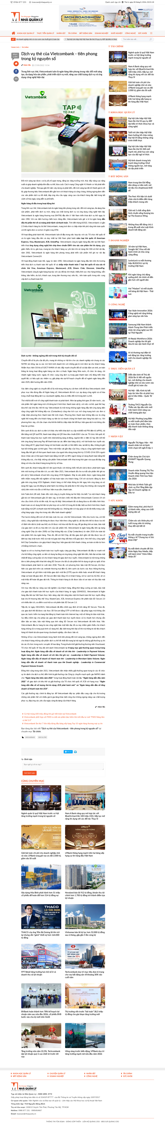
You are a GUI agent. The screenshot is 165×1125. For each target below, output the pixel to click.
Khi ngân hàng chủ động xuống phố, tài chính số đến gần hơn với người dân (140, 277)
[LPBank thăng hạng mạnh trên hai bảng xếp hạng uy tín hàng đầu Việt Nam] (118, 100)
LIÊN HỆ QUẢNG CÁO (91, 1122)
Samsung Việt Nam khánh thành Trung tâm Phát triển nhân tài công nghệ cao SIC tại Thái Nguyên (140, 329)
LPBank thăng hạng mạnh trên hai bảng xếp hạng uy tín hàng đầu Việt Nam (84, 854)
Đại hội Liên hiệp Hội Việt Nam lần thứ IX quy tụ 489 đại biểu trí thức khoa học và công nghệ (64, 39)
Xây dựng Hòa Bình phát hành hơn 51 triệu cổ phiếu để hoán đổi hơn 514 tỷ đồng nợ (40, 894)
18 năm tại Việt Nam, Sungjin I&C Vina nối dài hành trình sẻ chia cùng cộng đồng (139, 251)
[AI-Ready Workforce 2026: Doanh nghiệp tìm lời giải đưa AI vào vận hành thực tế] (118, 342)
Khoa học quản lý (123, 112)
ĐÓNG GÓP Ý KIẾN (73, 1122)
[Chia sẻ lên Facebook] (16, 71)
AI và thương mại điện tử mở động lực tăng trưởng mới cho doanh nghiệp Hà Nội (139, 357)
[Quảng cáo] (101, 17)
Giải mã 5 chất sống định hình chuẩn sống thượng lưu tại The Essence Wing (141, 213)
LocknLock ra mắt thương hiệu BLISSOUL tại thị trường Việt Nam (139, 263)
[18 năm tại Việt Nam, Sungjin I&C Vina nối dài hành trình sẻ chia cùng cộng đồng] (118, 250)
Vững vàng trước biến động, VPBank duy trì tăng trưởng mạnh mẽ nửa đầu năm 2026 (84, 1052)
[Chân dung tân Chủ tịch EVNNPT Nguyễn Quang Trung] (118, 460)
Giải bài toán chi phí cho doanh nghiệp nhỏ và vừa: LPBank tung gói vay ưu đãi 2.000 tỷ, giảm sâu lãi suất (41, 856)
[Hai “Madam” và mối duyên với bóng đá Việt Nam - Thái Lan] (118, 292)
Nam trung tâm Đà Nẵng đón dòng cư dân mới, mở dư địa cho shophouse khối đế (140, 187)
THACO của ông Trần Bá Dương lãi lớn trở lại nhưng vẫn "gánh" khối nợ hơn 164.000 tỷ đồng (40, 935)
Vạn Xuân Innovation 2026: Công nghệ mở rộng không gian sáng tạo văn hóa (140, 313)
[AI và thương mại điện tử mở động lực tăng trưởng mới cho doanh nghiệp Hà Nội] (118, 356)
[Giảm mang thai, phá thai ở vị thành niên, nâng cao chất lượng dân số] (118, 510)
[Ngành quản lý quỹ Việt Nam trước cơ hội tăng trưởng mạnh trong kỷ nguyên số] (118, 56)
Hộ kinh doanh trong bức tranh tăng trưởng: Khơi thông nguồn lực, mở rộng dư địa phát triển (140, 164)
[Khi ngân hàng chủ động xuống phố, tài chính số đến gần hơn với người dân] (118, 278)
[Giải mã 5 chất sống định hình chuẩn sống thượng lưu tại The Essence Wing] (118, 214)
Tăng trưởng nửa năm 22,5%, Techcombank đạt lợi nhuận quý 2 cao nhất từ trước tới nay (40, 1054)
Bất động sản (119, 176)
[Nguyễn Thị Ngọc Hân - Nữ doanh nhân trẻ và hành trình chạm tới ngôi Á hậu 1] (118, 446)
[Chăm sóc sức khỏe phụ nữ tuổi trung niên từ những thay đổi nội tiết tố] (118, 524)
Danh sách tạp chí (113, 2)
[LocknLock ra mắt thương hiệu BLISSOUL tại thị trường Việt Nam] (118, 264)
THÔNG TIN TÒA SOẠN (55, 1122)
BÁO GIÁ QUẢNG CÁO (110, 1122)
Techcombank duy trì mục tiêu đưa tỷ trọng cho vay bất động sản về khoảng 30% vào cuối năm (84, 974)
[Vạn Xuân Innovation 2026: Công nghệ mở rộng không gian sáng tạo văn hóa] (118, 314)
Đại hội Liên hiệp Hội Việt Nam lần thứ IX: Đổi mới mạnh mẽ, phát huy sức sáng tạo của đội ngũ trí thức (141, 150)
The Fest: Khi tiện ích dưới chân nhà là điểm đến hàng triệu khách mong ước (140, 199)
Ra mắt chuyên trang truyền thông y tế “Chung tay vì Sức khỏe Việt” (141, 537)
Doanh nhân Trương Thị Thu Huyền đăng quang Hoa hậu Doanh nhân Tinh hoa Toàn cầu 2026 (141, 475)
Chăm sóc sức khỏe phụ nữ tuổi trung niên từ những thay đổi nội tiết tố (140, 523)
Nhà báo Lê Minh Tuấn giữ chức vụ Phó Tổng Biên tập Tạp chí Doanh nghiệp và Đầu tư (140, 489)
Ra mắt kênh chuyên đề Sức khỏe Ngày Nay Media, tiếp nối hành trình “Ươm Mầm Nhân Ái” (140, 553)
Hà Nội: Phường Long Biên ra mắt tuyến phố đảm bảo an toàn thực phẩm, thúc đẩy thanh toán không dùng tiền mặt (140, 424)
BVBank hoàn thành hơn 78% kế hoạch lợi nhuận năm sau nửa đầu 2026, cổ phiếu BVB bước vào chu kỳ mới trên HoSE (41, 1014)
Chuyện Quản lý (57, 1074)
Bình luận (15, 56)
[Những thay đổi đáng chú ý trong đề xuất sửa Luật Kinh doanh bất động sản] (118, 228)
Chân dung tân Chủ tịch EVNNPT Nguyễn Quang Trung (139, 459)
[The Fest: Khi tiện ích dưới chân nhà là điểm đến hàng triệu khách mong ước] (118, 200)
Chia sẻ (69, 751)
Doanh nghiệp (120, 240)
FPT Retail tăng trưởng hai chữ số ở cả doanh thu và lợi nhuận (38, 973)
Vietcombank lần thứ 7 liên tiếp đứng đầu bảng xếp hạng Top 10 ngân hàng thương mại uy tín (63, 724)
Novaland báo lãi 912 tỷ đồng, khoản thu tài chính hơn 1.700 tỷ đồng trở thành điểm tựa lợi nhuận (85, 895)
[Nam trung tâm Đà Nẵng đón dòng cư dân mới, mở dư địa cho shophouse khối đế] (118, 186)
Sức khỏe (117, 500)
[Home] (16, 63)
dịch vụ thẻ (42, 737)
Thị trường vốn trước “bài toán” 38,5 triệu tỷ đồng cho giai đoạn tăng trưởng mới (84, 1013)
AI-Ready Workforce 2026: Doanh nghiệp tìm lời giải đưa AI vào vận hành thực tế (141, 341)
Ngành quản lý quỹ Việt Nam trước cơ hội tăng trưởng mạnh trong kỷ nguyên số (40, 814)
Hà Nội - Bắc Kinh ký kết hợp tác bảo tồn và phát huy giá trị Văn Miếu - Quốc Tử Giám (141, 395)
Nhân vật (117, 436)
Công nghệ (118, 304)
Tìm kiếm (150, 39)
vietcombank (30, 737)
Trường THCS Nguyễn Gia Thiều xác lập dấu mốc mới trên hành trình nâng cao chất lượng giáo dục (140, 409)
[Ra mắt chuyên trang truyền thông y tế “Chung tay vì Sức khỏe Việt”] (118, 538)
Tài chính (117, 46)
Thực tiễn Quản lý (123, 368)
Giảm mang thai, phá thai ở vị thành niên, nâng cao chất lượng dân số (141, 509)
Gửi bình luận (29, 773)
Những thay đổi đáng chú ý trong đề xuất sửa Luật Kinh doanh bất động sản (140, 227)
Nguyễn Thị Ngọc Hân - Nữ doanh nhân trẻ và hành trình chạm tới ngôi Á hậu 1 (140, 445)
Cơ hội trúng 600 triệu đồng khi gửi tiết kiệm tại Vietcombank (50, 714)
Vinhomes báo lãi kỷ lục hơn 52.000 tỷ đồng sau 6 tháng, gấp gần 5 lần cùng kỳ (85, 933)
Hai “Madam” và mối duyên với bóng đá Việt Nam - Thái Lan (140, 291)
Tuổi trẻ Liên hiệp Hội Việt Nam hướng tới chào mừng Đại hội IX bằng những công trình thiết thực (140, 136)
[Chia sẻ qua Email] (16, 79)
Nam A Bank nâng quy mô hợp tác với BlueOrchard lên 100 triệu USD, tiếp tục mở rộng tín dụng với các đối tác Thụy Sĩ (85, 816)
